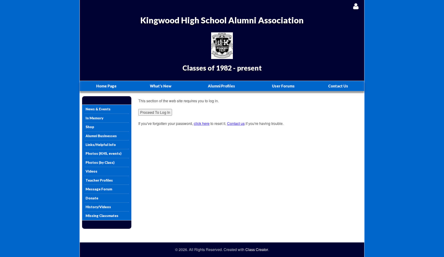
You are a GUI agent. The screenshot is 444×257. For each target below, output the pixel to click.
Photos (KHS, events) (103, 153)
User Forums (283, 86)
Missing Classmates (102, 216)
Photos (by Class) (100, 162)
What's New (160, 86)
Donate (92, 198)
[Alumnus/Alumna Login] (356, 6)
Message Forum (99, 189)
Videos (91, 171)
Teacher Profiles (99, 180)
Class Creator (256, 249)
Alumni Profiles (221, 86)
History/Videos (98, 207)
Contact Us (338, 86)
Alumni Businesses (101, 136)
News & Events (98, 109)
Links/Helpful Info (101, 144)
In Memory (94, 118)
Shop (90, 127)
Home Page (106, 86)
